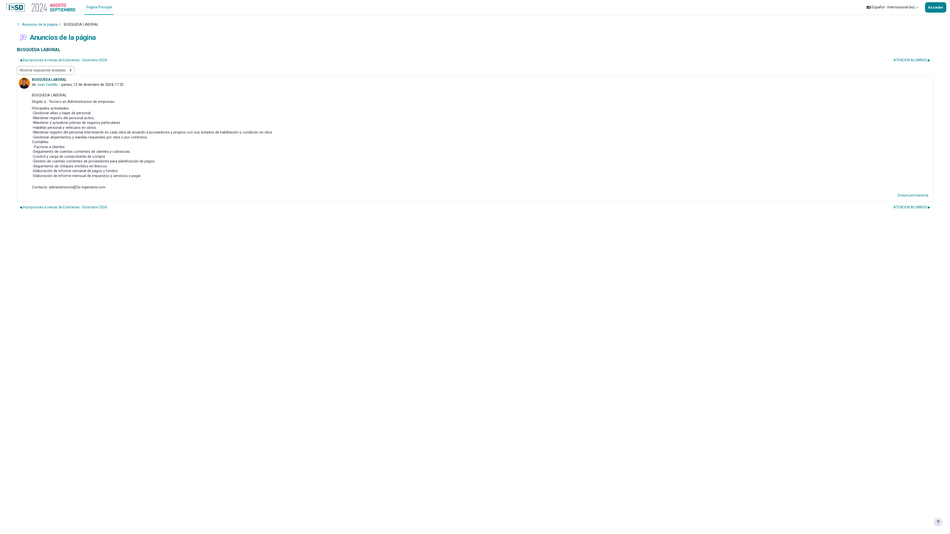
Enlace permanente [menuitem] (913, 195)
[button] (892, 7)
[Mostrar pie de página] (938, 522)
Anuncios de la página (40, 24)
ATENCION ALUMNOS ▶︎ (912, 60)
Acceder (935, 7)
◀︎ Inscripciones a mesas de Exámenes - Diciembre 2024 (63, 60)
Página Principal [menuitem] (99, 7)
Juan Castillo (47, 84)
